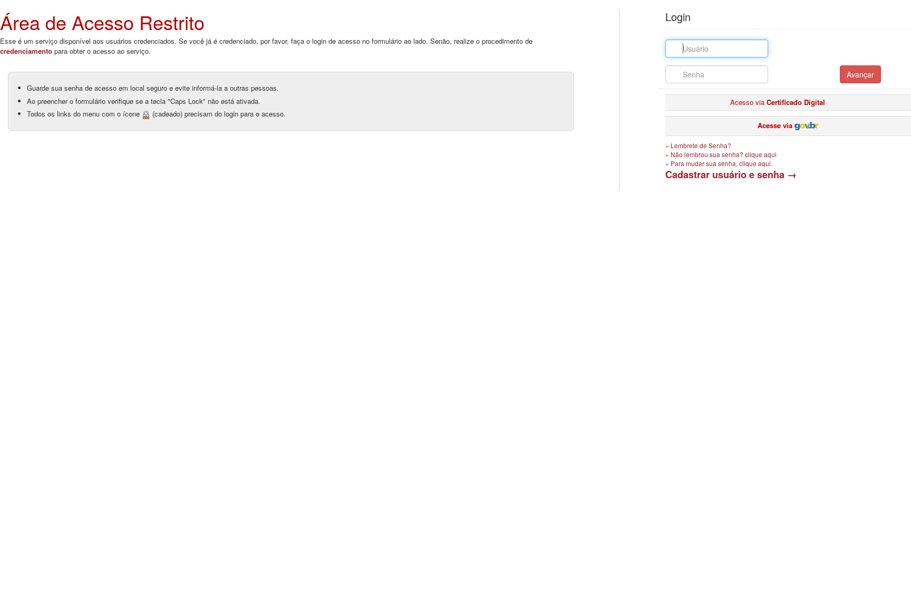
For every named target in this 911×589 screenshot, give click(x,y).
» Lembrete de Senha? (698, 145)
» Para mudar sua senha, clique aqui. (718, 163)
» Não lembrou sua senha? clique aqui (721, 154)
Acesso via (777, 102)
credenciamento (26, 51)
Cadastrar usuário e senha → (731, 174)
